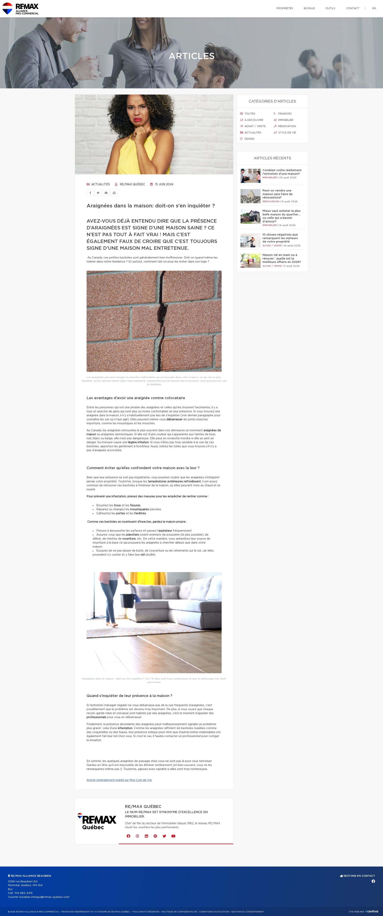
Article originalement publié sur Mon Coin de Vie (119, 780)
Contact (352, 8)
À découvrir (253, 120)
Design (249, 139)
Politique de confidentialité (179, 912)
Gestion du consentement (247, 912)
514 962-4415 (24, 893)
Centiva (371, 911)
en (374, 8)
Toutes (249, 114)
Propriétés (284, 8)
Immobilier (285, 120)
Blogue (309, 8)
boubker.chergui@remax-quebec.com (44, 897)
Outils (330, 8)
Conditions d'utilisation (214, 912)
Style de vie (286, 132)
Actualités (100, 184)
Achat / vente (255, 126)
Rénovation (286, 126)
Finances (284, 114)
